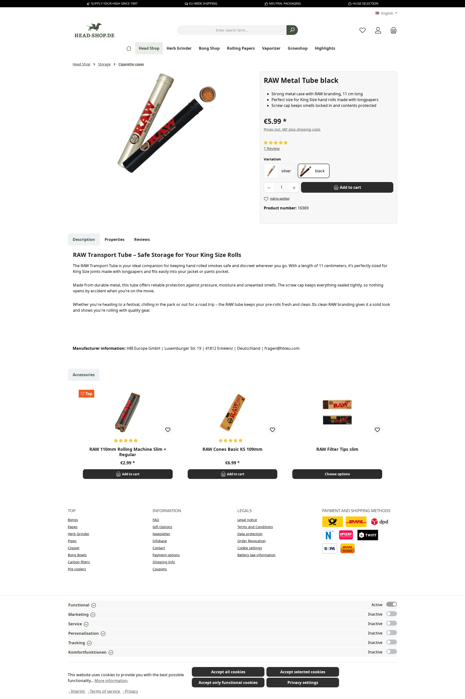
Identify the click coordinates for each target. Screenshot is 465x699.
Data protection (250, 534)
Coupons (160, 569)
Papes (73, 526)
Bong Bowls (77, 555)
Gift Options (162, 526)
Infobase (160, 541)
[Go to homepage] (94, 30)
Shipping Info (164, 562)
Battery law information (256, 555)
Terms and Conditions (255, 526)
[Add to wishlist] (168, 429)
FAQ (156, 519)
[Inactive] (391, 613)
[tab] (84, 239)
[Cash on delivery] (347, 548)
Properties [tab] (114, 239)
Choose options (337, 474)
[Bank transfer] (329, 548)
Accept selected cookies (302, 672)
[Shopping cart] (392, 30)
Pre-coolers (77, 569)
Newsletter (161, 534)
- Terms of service (104, 691)
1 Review (272, 148)
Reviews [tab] (142, 239)
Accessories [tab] (84, 374)
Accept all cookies (228, 672)
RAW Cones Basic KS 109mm (232, 449)
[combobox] (232, 30)
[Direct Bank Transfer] (346, 535)
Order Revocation (251, 541)
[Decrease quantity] (269, 187)
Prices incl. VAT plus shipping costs (292, 129)
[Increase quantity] (294, 187)
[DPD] (379, 521)
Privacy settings (302, 682)
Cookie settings (249, 548)
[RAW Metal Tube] (164, 123)
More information (110, 680)
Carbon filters (79, 562)
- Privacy (130, 691)
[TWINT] (367, 535)
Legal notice (247, 519)
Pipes (72, 541)
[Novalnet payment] (328, 535)
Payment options (166, 555)
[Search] (292, 30)
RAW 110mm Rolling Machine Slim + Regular (127, 451)
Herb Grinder (78, 534)
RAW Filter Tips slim (337, 449)
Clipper (74, 548)
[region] (164, 123)
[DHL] (356, 521)
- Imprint (77, 691)
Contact (159, 548)
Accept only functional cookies (228, 682)
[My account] (378, 30)
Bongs (73, 519)
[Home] (130, 48)
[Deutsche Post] (332, 521)
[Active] (391, 604)
